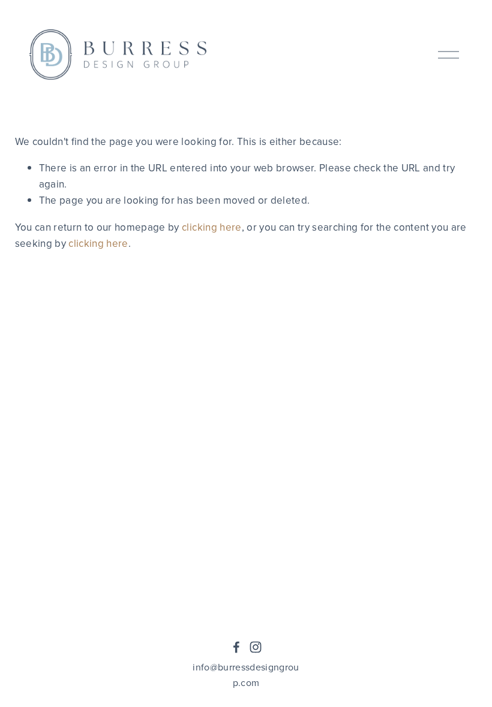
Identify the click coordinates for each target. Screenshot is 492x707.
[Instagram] (256, 647)
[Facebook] (236, 647)
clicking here (211, 227)
